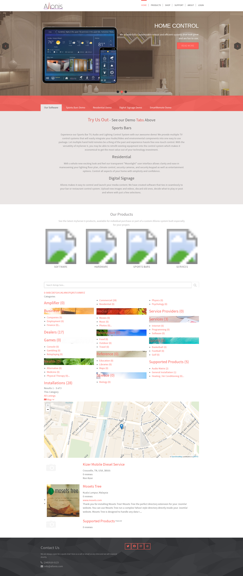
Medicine (53, 372)
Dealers (54, 332)
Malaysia (103, 492)
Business (54, 311)
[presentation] (5, 46)
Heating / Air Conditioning (167, 376)
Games (52, 340)
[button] (118, 92)
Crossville (88, 470)
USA (100, 470)
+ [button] (48, 405)
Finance (52, 325)
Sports (157, 340)
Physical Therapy (57, 375)
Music (104, 321)
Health (52, 361)
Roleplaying (55, 354)
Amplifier (54, 303)
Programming (161, 329)
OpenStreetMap (176, 456)
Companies (54, 317)
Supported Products (169, 362)
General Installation (164, 372)
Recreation (108, 332)
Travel (104, 347)
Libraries (105, 364)
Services (158, 319)
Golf (155, 354)
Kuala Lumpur (90, 492)
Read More (187, 45)
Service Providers (166, 311)
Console (53, 346)
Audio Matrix (160, 368)
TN (95, 470)
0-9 (45, 292)
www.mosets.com (92, 500)
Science (105, 375)
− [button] (48, 409)
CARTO (195, 456)
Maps (103, 368)
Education (106, 360)
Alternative (54, 368)
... (59, 325)
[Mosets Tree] (121, 427)
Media (104, 311)
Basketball (159, 347)
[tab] (51, 107)
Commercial (108, 300)
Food (103, 339)
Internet (158, 325)
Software (158, 333)
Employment (55, 321)
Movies (104, 318)
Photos (104, 325)
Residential (106, 304)
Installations (58, 383)
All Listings (50, 395)
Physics (157, 300)
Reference (107, 354)
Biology (105, 382)
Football (158, 351)
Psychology (159, 304)
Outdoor (105, 343)
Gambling (53, 350)
